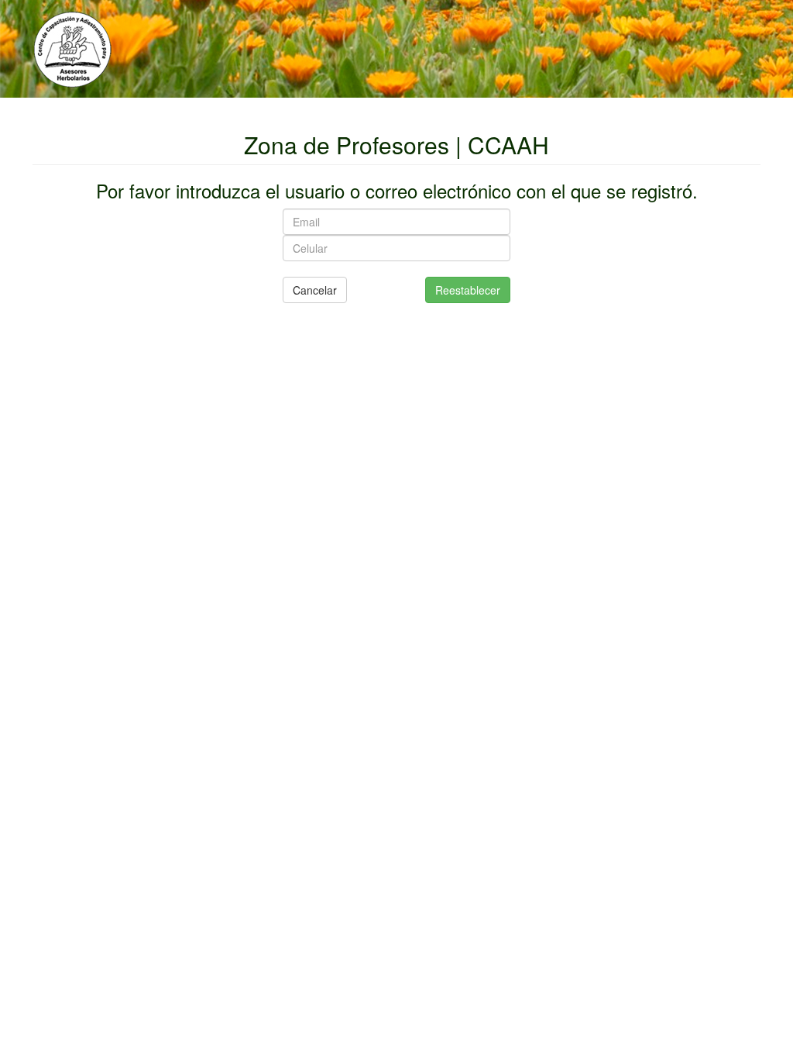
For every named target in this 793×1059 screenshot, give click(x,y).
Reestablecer (467, 290)
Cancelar (315, 290)
